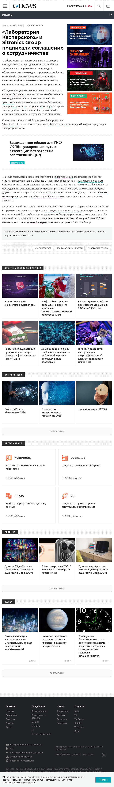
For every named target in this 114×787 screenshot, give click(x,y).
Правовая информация (22, 760)
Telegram (79, 727)
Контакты (62, 723)
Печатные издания (41, 734)
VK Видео (79, 719)
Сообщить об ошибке (21, 756)
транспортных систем (90, 180)
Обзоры (10, 723)
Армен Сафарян (37, 222)
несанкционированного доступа (63, 210)
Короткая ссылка (99, 248)
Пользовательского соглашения (19, 782)
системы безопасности (15, 94)
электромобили (11, 106)
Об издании (63, 711)
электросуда (46, 106)
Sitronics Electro (11, 124)
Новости (10, 711)
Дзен (77, 731)
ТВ (32, 730)
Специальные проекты (38, 716)
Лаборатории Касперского (47, 196)
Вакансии (62, 719)
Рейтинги (11, 719)
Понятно (103, 779)
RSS (12, 748)
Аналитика (11, 715)
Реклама (61, 715)
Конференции (38, 711)
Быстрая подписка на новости (25, 744)
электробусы (29, 106)
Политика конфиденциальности (26, 752)
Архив (9, 727)
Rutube (78, 723)
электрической (51, 192)
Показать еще (57, 431)
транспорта (9, 102)
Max (77, 711)
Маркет (35, 721)
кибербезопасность (59, 124)
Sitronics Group (64, 176)
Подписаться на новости (70, 248)
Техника (35, 725)
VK (76, 715)
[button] (99, 6)
